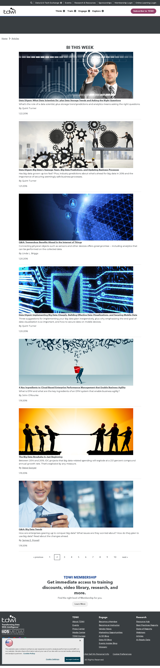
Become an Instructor (109, 625)
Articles (15, 38)
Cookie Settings (52, 659)
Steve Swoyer (29, 468)
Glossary (103, 647)
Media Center (78, 632)
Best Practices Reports (147, 625)
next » (125, 557)
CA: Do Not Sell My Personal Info (93, 654)
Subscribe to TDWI (143, 11)
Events (68, 3)
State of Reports (144, 629)
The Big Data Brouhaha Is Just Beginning (40, 456)
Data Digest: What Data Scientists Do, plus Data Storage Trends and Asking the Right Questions (70, 100)
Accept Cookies (72, 659)
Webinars (140, 632)
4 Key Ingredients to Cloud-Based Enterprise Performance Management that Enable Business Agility (72, 387)
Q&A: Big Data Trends (30, 529)
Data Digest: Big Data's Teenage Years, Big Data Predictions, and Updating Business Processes (69, 169)
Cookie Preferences (122, 654)
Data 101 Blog (105, 640)
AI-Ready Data (143, 640)
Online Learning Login (146, 3)
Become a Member (108, 622)
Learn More (80, 604)
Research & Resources (85, 3)
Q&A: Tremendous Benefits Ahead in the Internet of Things (50, 242)
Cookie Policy (29, 653)
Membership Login (124, 3)
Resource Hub (143, 622)
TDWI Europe (78, 636)
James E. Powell (30, 540)
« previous (38, 557)
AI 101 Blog (104, 636)
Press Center (78, 629)
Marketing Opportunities (111, 632)
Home (4, 38)
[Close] (80, 640)
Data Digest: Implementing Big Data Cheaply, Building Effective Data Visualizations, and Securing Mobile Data (78, 315)
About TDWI (78, 622)
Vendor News (105, 629)
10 (115, 557)
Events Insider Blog (108, 643)
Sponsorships (105, 3)
